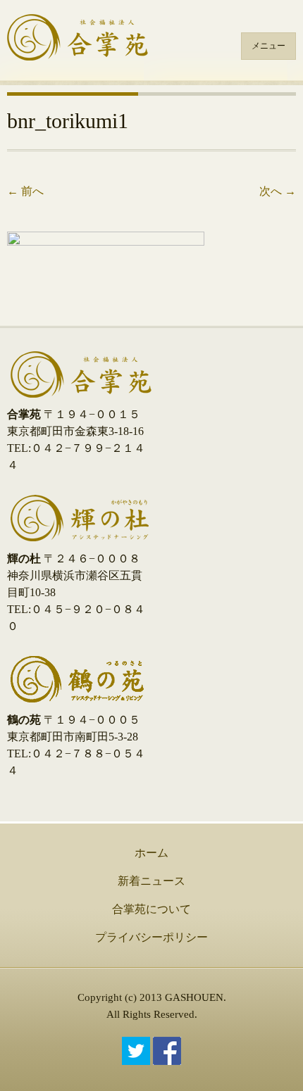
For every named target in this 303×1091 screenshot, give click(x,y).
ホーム (151, 853)
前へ (25, 191)
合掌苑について (151, 909)
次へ (277, 191)
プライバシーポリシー (151, 937)
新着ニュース (151, 881)
